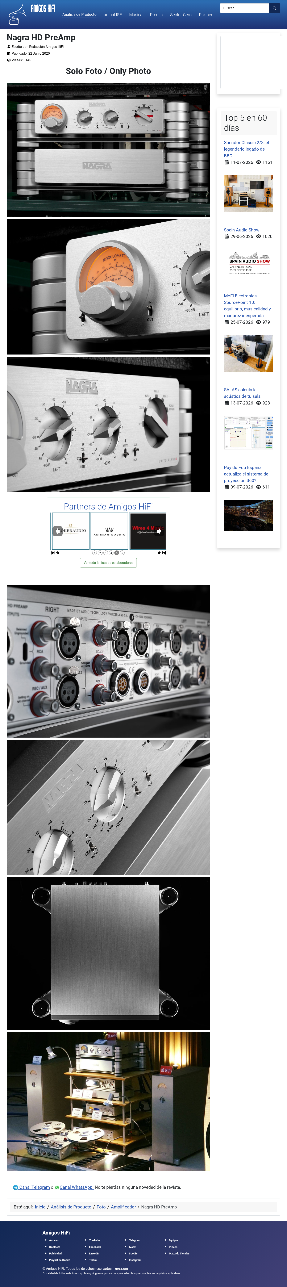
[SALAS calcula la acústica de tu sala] (249, 432)
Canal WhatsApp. (77, 1187)
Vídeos (173, 1247)
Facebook (95, 1247)
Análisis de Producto (79, 14)
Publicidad (55, 1253)
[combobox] (244, 8)
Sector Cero (181, 14)
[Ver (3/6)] (125, 531)
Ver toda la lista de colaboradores (108, 563)
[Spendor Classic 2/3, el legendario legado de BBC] (249, 193)
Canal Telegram (34, 1187)
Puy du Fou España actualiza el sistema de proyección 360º (246, 474)
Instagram (135, 1260)
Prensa (156, 14)
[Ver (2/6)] (86, 531)
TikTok (93, 1260)
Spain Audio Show (241, 229)
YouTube (94, 1240)
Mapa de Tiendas (179, 1253)
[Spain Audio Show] (249, 263)
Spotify (133, 1253)
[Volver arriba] (280, 1279)
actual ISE (113, 14)
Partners (207, 14)
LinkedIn (94, 1253)
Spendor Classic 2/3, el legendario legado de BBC (246, 149)
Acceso (53, 1240)
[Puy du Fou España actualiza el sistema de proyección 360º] (249, 515)
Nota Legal (121, 1268)
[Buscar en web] (274, 8)
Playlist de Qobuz (59, 1260)
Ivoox (132, 1247)
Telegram (134, 1240)
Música (135, 14)
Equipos (173, 1240)
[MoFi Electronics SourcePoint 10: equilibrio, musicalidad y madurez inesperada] (249, 353)
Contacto (54, 1247)
